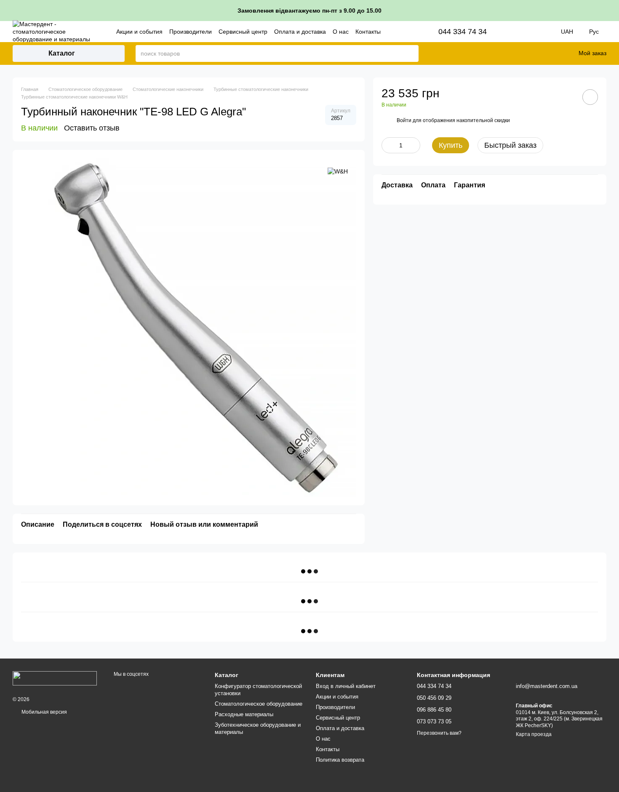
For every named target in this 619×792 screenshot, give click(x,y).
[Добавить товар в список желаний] (590, 97)
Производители (190, 31)
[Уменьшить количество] (388, 145)
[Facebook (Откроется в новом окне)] (528, 31)
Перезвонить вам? (439, 733)
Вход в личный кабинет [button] (346, 686)
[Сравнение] (529, 53)
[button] (612, 10)
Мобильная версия (43, 712)
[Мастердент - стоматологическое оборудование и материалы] (55, 678)
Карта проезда (534, 734)
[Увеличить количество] (414, 145)
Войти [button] (404, 120)
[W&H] (338, 171)
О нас (341, 31)
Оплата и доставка (300, 31)
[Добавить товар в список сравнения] (566, 96)
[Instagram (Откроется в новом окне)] (516, 31)
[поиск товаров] (412, 53)
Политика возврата (340, 760)
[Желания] (551, 53)
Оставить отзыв (92, 128)
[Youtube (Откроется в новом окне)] (540, 31)
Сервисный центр (243, 31)
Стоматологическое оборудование (258, 704)
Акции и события (139, 31)
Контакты (368, 31)
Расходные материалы (244, 714)
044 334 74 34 (462, 31)
